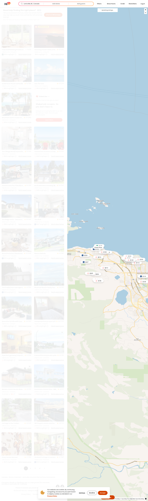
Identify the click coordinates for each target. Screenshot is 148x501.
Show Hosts (111, 4)
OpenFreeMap (116, 499)
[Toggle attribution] (146, 499)
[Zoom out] (145, 12)
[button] (123, 3)
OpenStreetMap (140, 499)
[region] (107, 254)
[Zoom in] (145, 9)
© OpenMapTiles (125, 499)
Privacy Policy (52, 496)
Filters (99, 4)
